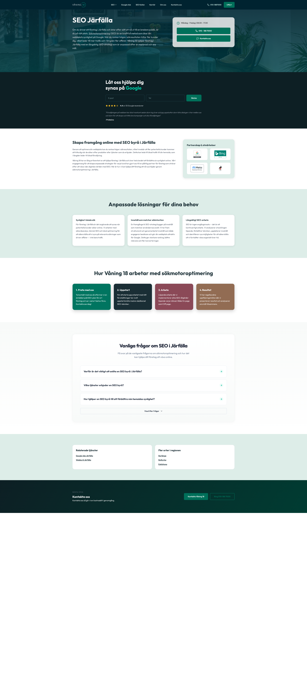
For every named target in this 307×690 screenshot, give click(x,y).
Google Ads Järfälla (84, 456)
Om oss (163, 5)
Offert (229, 5)
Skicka (194, 98)
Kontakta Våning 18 (196, 496)
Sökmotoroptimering (99, 33)
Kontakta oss (176, 5)
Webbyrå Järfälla (83, 460)
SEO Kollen (140, 5)
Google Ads (126, 5)
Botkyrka (162, 460)
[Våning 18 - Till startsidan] (79, 4)
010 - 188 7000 (205, 31)
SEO (113, 5)
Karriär (152, 5)
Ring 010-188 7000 (222, 496)
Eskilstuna (162, 464)
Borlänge (162, 456)
